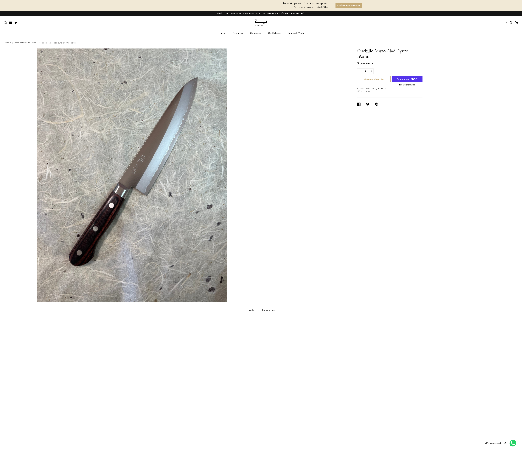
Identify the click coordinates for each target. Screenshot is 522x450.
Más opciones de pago (407, 85)
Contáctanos (274, 33)
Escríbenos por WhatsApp (348, 6)
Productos (238, 33)
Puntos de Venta (296, 33)
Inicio (222, 33)
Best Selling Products (26, 43)
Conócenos (255, 33)
